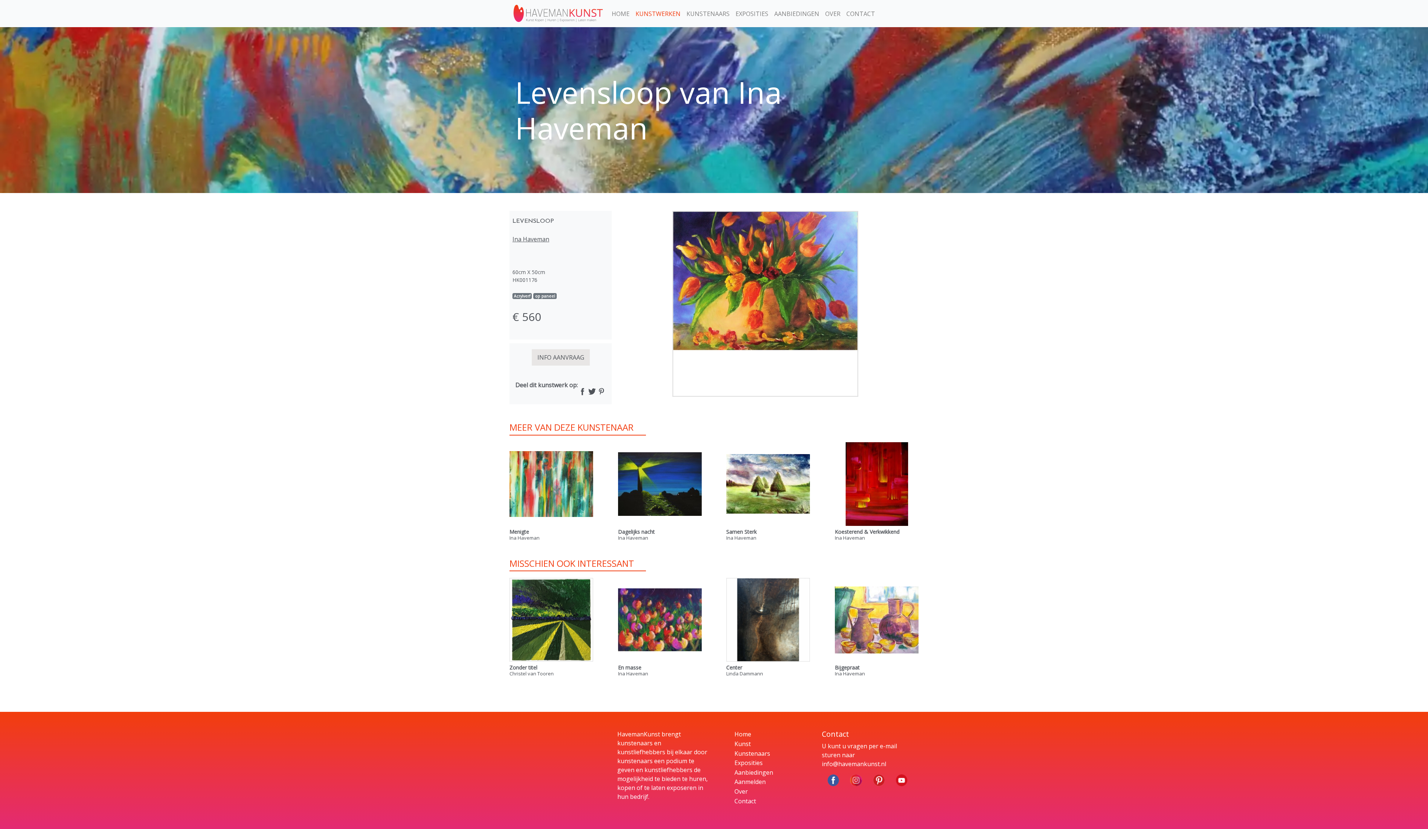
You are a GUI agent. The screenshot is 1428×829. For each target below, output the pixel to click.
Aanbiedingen (796, 14)
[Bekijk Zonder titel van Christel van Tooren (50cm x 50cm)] (551, 620)
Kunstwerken (658, 14)
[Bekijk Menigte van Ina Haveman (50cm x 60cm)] (551, 484)
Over (832, 14)
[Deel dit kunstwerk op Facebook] (582, 392)
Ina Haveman (530, 239)
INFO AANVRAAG (560, 357)
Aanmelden (750, 782)
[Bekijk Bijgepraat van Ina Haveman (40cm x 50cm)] (877, 620)
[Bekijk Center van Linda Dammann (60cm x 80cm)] (768, 620)
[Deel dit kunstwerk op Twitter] (591, 392)
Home (621, 14)
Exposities (752, 14)
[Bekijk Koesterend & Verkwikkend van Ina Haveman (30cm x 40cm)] (877, 484)
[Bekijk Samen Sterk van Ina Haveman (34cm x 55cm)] (768, 484)
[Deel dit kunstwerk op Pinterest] (601, 392)
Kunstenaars (708, 14)
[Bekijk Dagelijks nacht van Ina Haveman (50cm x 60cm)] (660, 484)
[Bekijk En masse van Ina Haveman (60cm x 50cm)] (660, 620)
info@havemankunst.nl (854, 764)
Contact (860, 14)
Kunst (742, 744)
